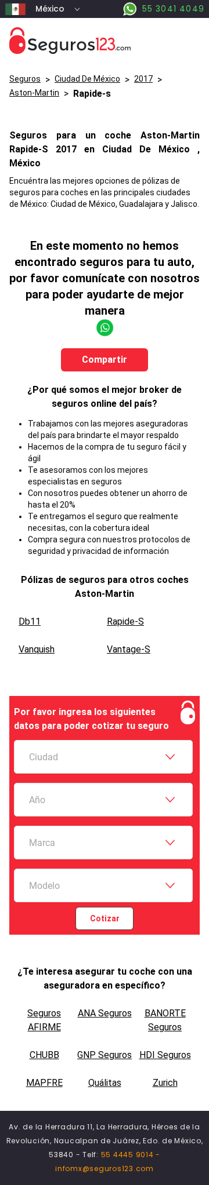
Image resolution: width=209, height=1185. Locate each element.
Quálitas (104, 1082)
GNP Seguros (104, 1054)
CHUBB (44, 1054)
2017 (143, 78)
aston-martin (34, 92)
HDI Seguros (165, 1054)
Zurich (165, 1082)
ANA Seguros (105, 1013)
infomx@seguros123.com (104, 1168)
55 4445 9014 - (131, 1155)
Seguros (25, 78)
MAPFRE (44, 1082)
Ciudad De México (87, 78)
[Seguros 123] (104, 40)
